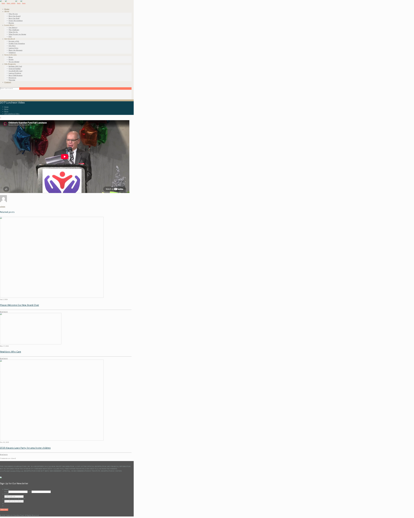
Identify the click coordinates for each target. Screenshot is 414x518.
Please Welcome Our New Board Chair (19, 305)
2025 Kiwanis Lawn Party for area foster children (25, 448)
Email (6, 494)
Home (6, 107)
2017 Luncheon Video (12, 114)
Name (6, 489)
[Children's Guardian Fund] (13, 3)
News (6, 109)
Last (29, 492)
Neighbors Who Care (10, 351)
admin (2, 206)
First (6, 492)
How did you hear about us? (14, 499)
